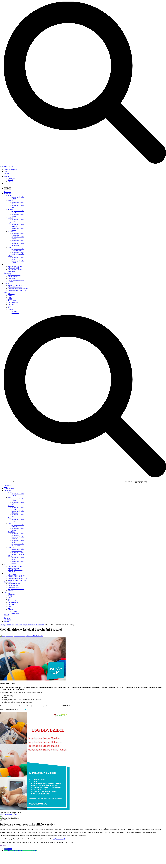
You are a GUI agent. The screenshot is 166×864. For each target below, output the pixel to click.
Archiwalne (15, 313)
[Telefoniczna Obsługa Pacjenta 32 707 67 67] (5, 850)
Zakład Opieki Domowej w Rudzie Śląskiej (15, 267)
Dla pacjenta (7, 273)
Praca (9, 297)
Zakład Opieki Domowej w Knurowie (15, 270)
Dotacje (10, 295)
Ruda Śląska (11, 231)
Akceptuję (3, 845)
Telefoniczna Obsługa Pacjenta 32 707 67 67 (21, 850)
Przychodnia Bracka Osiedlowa (18, 512)
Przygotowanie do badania (16, 280)
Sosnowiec (11, 247)
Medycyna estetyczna (10, 169)
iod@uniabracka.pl (59, 839)
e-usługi (6, 176)
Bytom (10, 195)
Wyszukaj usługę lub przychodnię (136, 482)
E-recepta (10, 180)
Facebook (8, 849)
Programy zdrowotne (14, 275)
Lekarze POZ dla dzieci (15, 287)
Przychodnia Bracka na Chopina (18, 225)
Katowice (11, 209)
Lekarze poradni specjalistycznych (18, 288)
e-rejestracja (11, 178)
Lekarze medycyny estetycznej (17, 290)
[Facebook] (4, 849)
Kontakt (6, 173)
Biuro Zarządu (12, 301)
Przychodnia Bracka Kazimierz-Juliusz (18, 249)
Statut (9, 306)
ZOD (5, 264)
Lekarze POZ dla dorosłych (16, 285)
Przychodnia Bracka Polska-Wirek (18, 244)
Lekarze (6, 283)
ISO (9, 307)
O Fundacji (11, 294)
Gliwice (10, 200)
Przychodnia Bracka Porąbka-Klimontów (18, 253)
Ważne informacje (13, 278)
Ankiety (10, 282)
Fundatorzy (11, 304)
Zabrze (10, 256)
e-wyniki (10, 181)
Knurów (10, 218)
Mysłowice (11, 223)
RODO (10, 299)
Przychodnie (7, 193)
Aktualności (7, 192)
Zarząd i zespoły (13, 302)
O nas (5, 292)
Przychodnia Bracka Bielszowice (18, 234)
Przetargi (10, 309)
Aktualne (14, 311)
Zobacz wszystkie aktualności (9, 814)
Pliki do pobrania (13, 276)
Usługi (6, 171)
